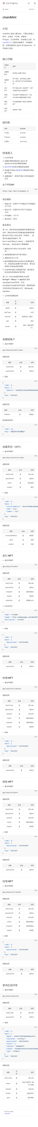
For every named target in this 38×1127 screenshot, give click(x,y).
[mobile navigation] (34, 3)
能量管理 (20, 170)
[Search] (28, 3)
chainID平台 (7, 42)
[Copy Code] (35, 191)
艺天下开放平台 (12, 3)
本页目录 (31, 9)
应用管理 (9, 167)
